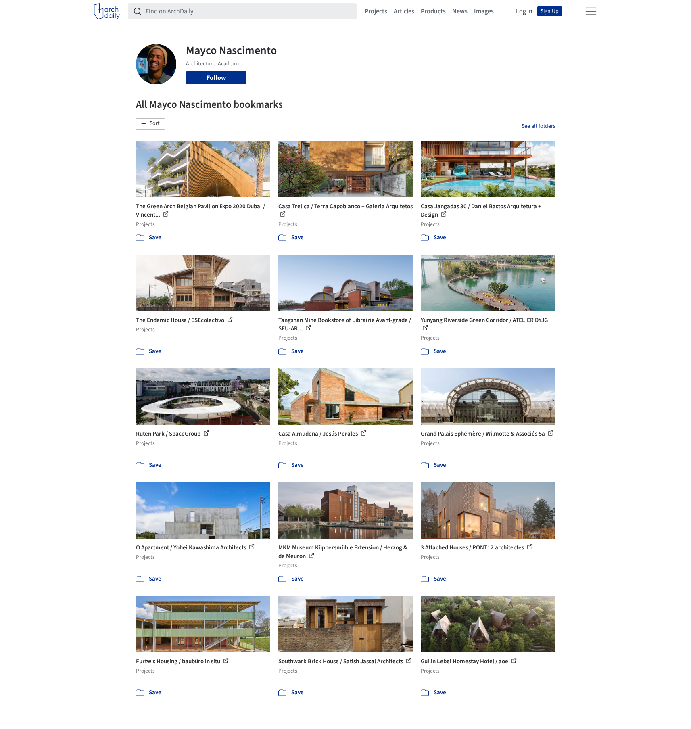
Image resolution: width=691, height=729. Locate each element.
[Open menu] (591, 11)
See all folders (538, 126)
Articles (404, 11)
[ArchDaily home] (107, 11)
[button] (150, 124)
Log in (524, 11)
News (460, 11)
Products (433, 11)
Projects (376, 11)
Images (484, 11)
